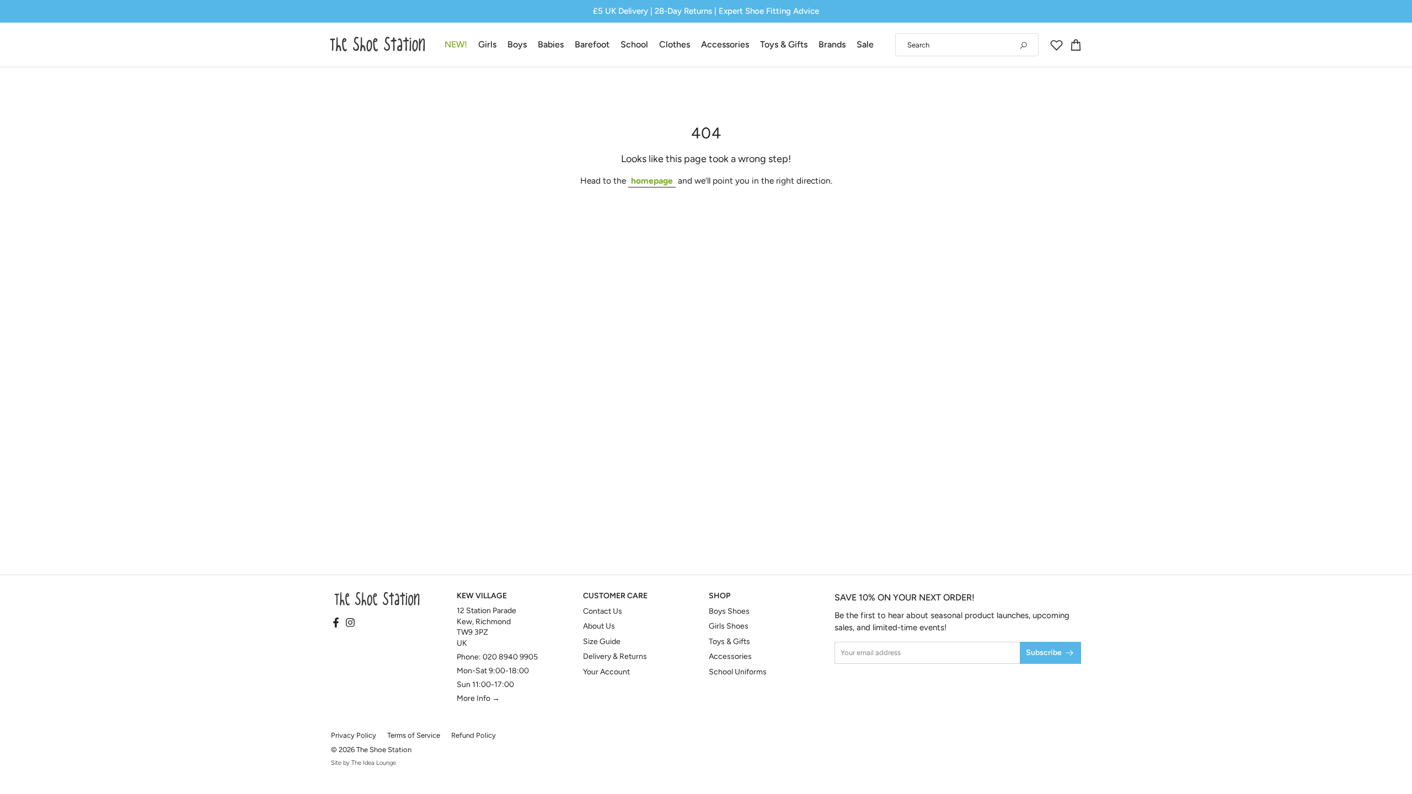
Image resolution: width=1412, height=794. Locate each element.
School (634, 44)
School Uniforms (738, 672)
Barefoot (592, 44)
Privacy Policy (353, 735)
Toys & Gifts (783, 44)
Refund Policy (473, 735)
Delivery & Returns (615, 656)
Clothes (674, 44)
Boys (517, 44)
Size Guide (602, 641)
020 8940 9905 (510, 657)
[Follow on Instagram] (350, 623)
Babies (551, 44)
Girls (487, 44)
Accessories (725, 44)
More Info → (478, 698)
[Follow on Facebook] (336, 623)
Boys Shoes (729, 611)
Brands (832, 44)
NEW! (456, 44)
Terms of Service (413, 735)
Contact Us (602, 611)
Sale (865, 44)
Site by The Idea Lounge (363, 762)
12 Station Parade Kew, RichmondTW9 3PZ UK (486, 627)
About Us (599, 626)
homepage (652, 180)
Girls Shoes (728, 626)
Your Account (606, 672)
